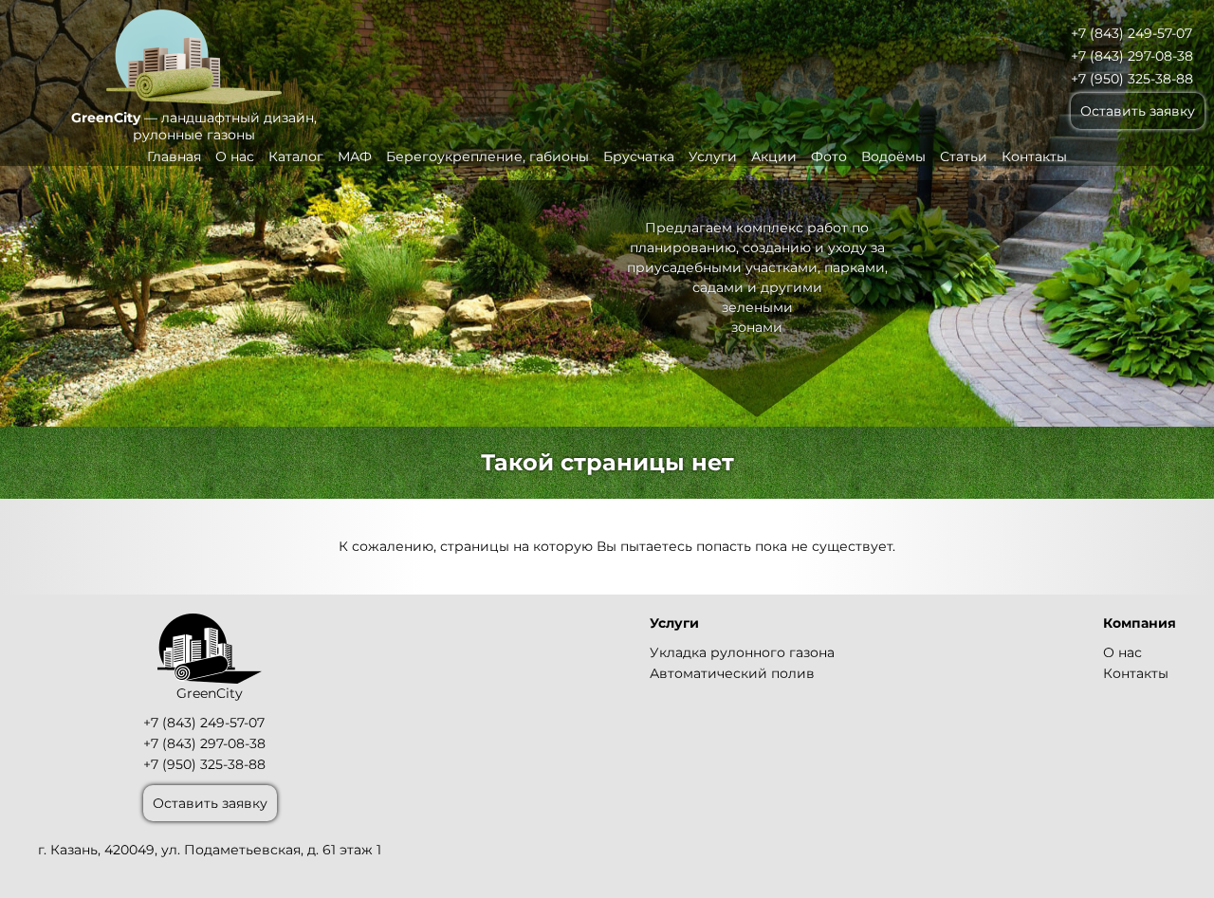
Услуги (713, 156)
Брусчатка (638, 156)
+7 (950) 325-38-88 (1132, 78)
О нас (234, 156)
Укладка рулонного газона (742, 652)
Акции (774, 156)
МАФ (355, 156)
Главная (174, 156)
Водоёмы (893, 156)
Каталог (295, 156)
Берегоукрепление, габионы (487, 156)
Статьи (963, 156)
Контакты (1034, 156)
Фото (829, 156)
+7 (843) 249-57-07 (1131, 33)
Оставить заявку (1137, 110)
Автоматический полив (732, 673)
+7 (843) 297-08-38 (1132, 55)
